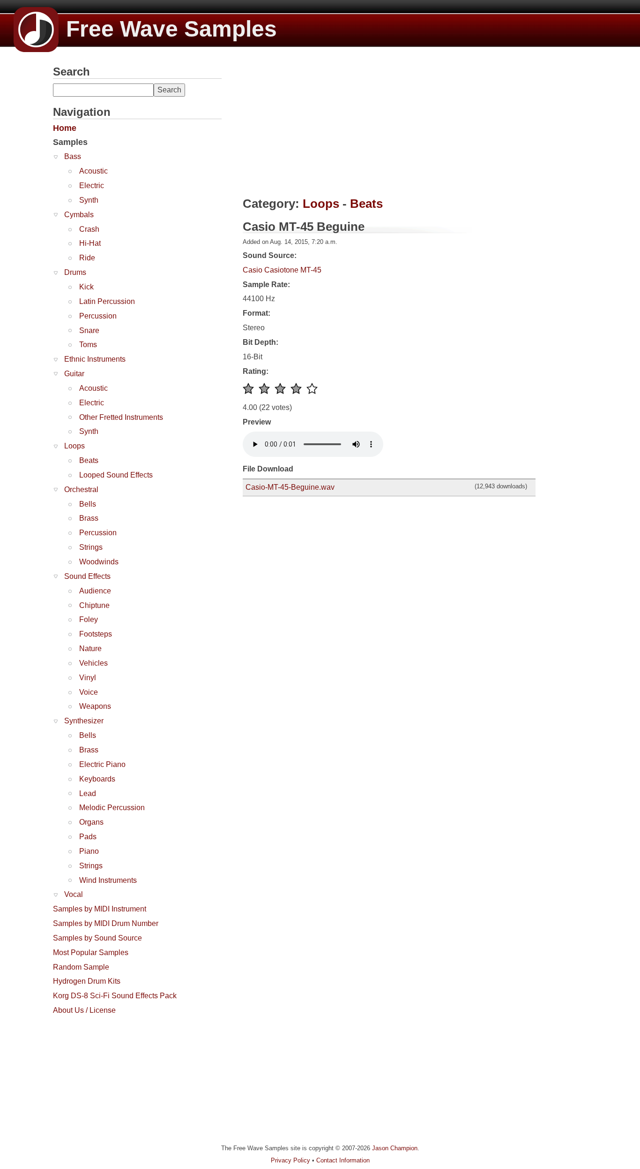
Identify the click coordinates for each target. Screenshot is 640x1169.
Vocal (73, 894)
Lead (87, 793)
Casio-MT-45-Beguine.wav (290, 487)
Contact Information (343, 1160)
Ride (87, 258)
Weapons (95, 706)
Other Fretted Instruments (121, 417)
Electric (91, 186)
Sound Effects (87, 576)
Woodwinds (99, 562)
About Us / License (84, 1010)
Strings (91, 547)
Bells (87, 504)
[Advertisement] (123, 1078)
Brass (88, 518)
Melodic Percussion (112, 808)
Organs (91, 822)
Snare (89, 330)
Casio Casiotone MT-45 (282, 270)
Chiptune (94, 605)
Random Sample (81, 967)
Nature (90, 649)
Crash (89, 229)
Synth (88, 200)
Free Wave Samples (171, 28)
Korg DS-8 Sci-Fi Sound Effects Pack (115, 996)
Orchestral (81, 489)
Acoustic (93, 171)
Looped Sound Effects (116, 475)
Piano (89, 851)
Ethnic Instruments (95, 359)
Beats (88, 460)
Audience (95, 591)
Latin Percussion (107, 301)
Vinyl (87, 678)
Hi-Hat (90, 243)
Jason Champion (394, 1148)
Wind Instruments (108, 880)
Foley (88, 619)
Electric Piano (102, 764)
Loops (74, 446)
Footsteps (95, 634)
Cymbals (79, 215)
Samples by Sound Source (97, 938)
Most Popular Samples (90, 952)
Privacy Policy (290, 1160)
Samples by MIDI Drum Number (105, 923)
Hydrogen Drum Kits (86, 981)
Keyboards (97, 779)
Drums (75, 272)
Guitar (74, 374)
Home (64, 128)
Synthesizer (84, 721)
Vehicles (93, 663)
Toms (88, 345)
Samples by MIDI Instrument (99, 909)
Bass (72, 156)
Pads (88, 837)
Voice (88, 692)
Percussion (98, 316)
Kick (86, 287)
